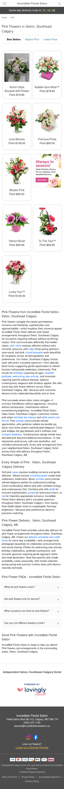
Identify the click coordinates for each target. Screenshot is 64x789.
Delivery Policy (32, 781)
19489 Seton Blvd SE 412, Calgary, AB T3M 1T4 (32, 719)
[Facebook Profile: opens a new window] (35, 737)
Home (4, 17)
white (52, 489)
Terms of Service (9, 777)
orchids (20, 420)
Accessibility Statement (49, 777)
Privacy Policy (28, 777)
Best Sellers (14, 39)
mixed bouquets (34, 352)
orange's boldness (12, 434)
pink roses (16, 345)
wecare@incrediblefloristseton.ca (32, 726)
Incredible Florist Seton (32, 3)
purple (31, 492)
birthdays (18, 373)
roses (15, 472)
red (3, 496)
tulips (31, 349)
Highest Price (32, 39)
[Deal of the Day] (47, 175)
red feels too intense (25, 417)
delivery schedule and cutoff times (31, 538)
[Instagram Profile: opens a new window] (28, 737)
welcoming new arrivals (26, 376)
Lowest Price (50, 39)
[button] (57, 781)
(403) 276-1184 (32, 722)
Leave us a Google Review (32, 747)
